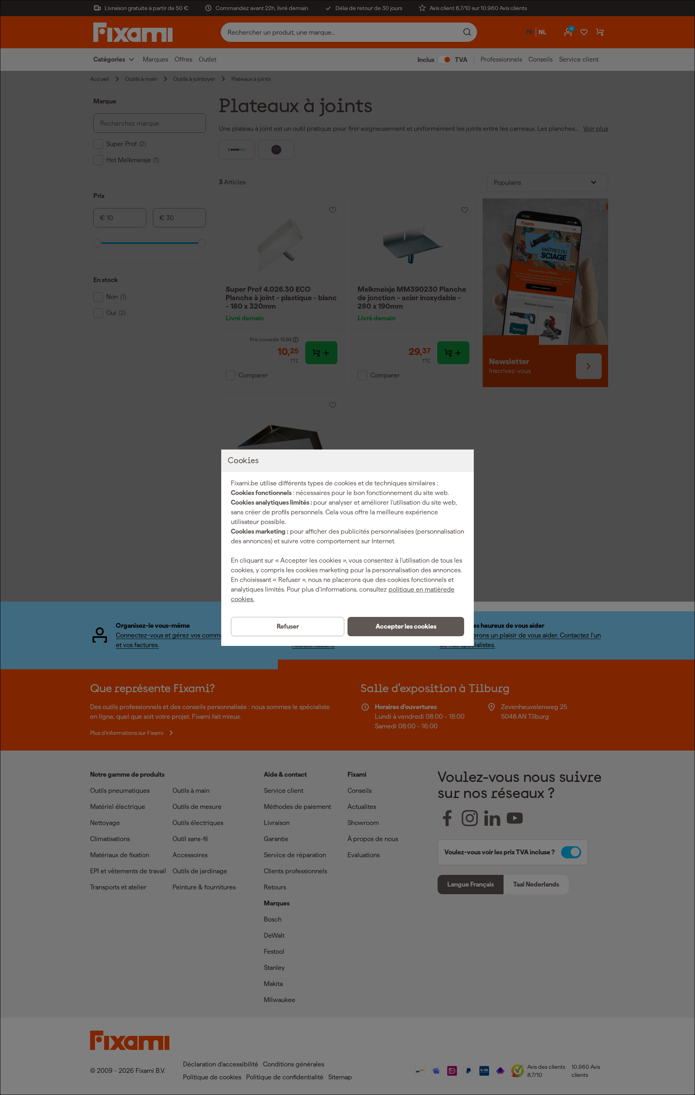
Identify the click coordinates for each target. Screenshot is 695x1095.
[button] (406, 626)
